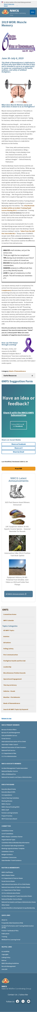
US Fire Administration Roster (11, 893)
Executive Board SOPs (8, 792)
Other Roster (6, 905)
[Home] (5, 12)
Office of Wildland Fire (9, 774)
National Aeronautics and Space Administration (17, 777)
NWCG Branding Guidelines (10, 963)
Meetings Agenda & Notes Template (13, 848)
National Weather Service (10, 771)
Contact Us (12, 994)
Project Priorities (7, 816)
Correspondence (7, 795)
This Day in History (10, 685)
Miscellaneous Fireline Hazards (14, 673)
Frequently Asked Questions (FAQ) (12, 923)
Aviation (6, 636)
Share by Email (18, 452)
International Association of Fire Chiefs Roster (16, 884)
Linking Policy (6, 957)
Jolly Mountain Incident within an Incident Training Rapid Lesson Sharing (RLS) (18, 208)
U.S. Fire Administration (9, 756)
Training (4, 937)
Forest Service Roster (8, 881)
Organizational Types (8, 839)
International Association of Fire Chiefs (14, 741)
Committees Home (7, 831)
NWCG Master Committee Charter (12, 837)
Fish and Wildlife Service (9, 735)
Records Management (8, 966)
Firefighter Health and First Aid (14, 661)
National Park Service (8, 750)
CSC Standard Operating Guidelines (13, 845)
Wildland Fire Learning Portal (11, 939)
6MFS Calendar (8, 620)
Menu (32, 12)
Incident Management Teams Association (15, 768)
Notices (4, 960)
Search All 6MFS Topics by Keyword (15, 709)
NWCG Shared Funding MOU (10, 807)
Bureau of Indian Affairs (9, 729)
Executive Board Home (9, 789)
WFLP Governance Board (9, 819)
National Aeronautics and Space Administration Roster (19, 902)
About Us (4, 920)
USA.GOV (4, 969)
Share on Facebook (18, 444)
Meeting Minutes (7, 801)
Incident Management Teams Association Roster (17, 896)
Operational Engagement (12, 679)
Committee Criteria (8, 851)
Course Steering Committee (10, 798)
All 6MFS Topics (8, 630)
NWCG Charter (6, 804)
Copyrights (5, 954)
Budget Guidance (7, 854)
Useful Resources (10, 375)
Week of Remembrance (11, 703)
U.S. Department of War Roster (11, 890)
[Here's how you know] (18, 4)
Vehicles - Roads (9, 691)
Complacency (6, 290)
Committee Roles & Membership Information (15, 842)
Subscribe (23, 994)
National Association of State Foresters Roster (16, 887)
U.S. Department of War (9, 753)
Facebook (19, 426)
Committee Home (9, 614)
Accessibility (5, 951)
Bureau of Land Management (11, 732)
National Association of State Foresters (14, 747)
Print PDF (18, 469)
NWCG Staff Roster (7, 872)
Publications (5, 934)
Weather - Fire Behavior (11, 697)
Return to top (6, 718)
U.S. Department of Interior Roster (12, 878)
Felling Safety (8, 649)
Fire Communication (10, 655)
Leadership (7, 667)
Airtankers (7, 642)
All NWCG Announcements (15, 594)
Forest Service (6, 738)
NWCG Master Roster (8, 875)
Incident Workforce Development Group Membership (18, 908)
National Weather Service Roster (12, 899)
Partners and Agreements (10, 813)
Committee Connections (9, 857)
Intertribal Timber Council (10, 744)
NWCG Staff (5, 810)
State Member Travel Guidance (11, 860)
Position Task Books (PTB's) (10, 931)
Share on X (18, 448)
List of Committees (7, 834)
